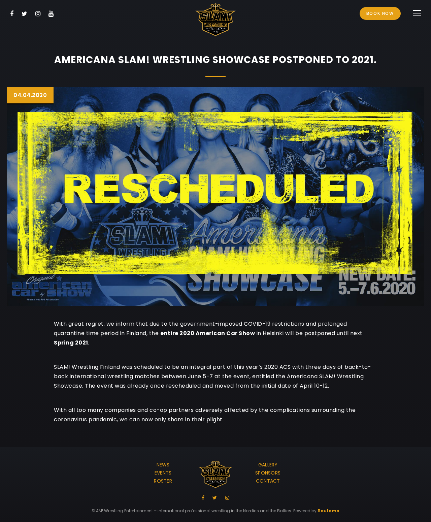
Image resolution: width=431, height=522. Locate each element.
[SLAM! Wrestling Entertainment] (215, 21)
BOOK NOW (380, 13)
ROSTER (163, 481)
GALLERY (268, 464)
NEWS (163, 464)
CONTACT (268, 481)
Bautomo (328, 511)
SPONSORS (267, 472)
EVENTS (163, 472)
